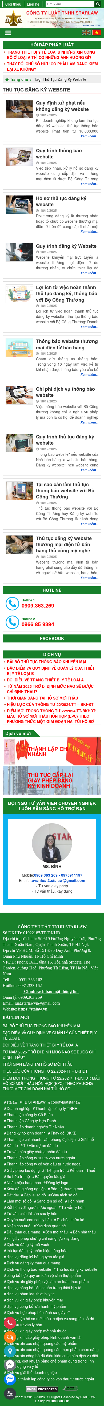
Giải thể (87, 1139)
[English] (86, 34)
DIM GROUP (60, 1401)
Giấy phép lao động (23, 1170)
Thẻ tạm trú (55, 1170)
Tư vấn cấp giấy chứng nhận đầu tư (37, 1151)
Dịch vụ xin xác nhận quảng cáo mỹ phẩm (42, 1343)
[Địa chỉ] (10, 1351)
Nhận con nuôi (19, 1225)
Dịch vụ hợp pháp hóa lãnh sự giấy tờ (38, 1312)
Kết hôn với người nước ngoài (31, 1207)
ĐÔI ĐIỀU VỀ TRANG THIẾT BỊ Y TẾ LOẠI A (45, 679)
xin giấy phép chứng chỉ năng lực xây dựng (43, 1238)
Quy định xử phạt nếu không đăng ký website (62, 106)
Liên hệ (33, 4)
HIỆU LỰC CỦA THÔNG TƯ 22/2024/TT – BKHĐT (50, 704)
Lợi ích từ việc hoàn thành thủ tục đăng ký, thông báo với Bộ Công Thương (66, 293)
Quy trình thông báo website (59, 153)
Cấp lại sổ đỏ (35, 1194)
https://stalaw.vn (32, 1009)
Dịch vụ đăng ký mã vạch (28, 1244)
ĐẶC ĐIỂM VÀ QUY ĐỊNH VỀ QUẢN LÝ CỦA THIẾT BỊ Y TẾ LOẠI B (51, 670)
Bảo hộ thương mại (67, 1188)
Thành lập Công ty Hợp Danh (31, 1120)
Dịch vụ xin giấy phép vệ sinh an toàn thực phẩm (48, 1281)
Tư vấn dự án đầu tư (40, 1145)
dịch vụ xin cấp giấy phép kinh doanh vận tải (44, 1337)
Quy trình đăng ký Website (66, 246)
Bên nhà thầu (84, 1232)
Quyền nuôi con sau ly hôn (29, 1219)
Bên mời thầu (56, 1232)
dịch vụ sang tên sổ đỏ (75, 1318)
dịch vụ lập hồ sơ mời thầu (29, 1318)
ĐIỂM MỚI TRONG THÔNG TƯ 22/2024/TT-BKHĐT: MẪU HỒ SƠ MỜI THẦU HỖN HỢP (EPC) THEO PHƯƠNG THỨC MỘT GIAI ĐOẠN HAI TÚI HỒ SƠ (52, 716)
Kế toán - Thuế (82, 1170)
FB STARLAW (34, 1102)
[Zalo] (10, 1379)
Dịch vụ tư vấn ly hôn (24, 1324)
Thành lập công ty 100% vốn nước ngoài (41, 1157)
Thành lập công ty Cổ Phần (30, 1114)
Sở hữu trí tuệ (18, 1176)
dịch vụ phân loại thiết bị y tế (31, 1293)
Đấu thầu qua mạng (23, 1232)
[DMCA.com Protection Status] (42, 1389)
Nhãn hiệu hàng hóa (24, 1182)
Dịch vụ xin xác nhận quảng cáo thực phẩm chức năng (53, 1349)
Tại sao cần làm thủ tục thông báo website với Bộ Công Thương (65, 490)
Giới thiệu (13, 4)
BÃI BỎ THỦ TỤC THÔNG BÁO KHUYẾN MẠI (46, 661)
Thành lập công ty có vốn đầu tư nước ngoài (44, 1164)
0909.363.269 (38, 603)
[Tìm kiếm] (97, 4)
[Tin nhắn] (10, 1337)
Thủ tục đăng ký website (76, 1269)
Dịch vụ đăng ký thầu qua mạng (33, 1262)
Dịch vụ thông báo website (29, 1269)
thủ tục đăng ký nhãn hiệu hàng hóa (37, 1250)
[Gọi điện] (10, 1323)
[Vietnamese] (96, 34)
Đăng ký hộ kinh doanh (26, 1133)
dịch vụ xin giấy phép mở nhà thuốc (36, 1330)
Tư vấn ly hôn (73, 1207)
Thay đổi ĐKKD (64, 1133)
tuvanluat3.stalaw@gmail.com (57, 880)
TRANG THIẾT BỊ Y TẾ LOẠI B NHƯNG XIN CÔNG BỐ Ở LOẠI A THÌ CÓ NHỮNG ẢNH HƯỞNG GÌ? (51, 54)
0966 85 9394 (38, 622)
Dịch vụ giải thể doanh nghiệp (32, 1372)
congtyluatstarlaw (65, 1102)
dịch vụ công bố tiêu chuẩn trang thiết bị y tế (44, 1287)
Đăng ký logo (57, 1182)
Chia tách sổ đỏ (64, 1194)
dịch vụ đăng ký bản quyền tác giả (35, 1256)
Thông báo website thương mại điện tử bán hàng (67, 344)
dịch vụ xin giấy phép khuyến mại (35, 1300)
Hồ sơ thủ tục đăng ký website (61, 201)
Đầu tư (12, 1145)
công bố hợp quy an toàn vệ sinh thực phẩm (44, 1275)
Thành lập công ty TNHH (56, 1108)
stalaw (12, 1102)
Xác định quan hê (51, 1225)
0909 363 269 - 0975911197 (58, 875)
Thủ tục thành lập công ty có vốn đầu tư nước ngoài (50, 1378)
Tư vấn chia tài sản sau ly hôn (32, 1213)
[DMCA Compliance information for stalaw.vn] (70, 1389)
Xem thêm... (89, 136)
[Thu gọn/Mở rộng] (10, 1394)
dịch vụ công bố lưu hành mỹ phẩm (36, 1306)
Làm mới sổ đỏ (19, 1201)
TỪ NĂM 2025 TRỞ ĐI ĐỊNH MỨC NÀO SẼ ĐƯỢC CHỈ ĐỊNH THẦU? (50, 689)
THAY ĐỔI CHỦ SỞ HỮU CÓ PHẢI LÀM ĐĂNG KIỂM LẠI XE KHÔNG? (52, 66)
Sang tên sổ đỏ (49, 1201)
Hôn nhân (76, 1201)
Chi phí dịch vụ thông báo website (65, 392)
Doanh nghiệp (18, 1108)
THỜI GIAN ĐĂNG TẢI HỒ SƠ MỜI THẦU (42, 698)
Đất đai (13, 1194)
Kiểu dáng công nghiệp (26, 1188)
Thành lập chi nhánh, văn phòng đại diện (41, 1139)
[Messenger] (10, 1365)
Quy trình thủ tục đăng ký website (65, 440)
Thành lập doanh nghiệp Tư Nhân (35, 1126)
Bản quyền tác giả (50, 1176)
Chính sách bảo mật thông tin (51, 991)
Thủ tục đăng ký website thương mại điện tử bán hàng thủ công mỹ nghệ (64, 544)
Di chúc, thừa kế (70, 1219)
